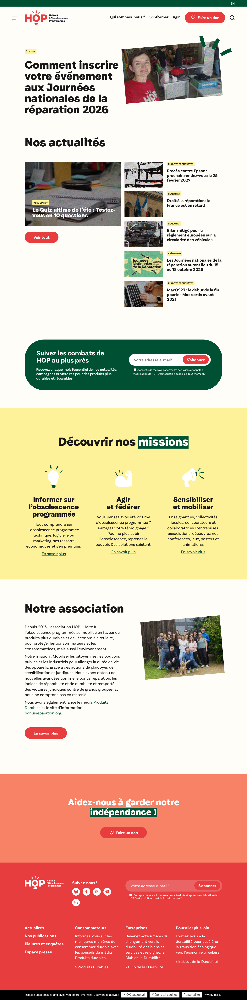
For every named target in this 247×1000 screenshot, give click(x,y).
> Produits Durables (91, 966)
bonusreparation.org (43, 712)
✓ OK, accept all (134, 994)
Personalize (192, 994)
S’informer (158, 16)
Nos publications (40, 935)
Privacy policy (213, 994)
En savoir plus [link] (46, 732)
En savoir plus (54, 553)
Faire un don (208, 17)
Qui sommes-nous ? (127, 16)
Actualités (34, 927)
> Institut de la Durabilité (197, 961)
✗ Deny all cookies (164, 994)
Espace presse (38, 951)
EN (232, 3)
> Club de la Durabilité (144, 966)
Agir (176, 16)
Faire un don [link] (127, 832)
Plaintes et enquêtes (44, 943)
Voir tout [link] (42, 237)
